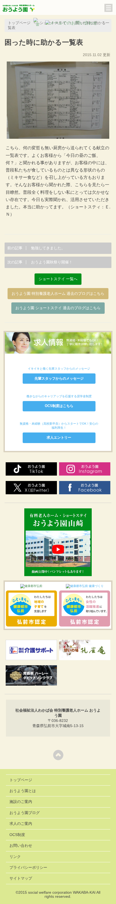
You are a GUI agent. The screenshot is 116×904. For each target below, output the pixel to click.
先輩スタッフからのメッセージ (59, 378)
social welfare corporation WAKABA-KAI (61, 892)
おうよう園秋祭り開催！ (40, 262)
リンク (15, 857)
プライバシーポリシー (28, 868)
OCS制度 (17, 835)
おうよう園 (19, 9)
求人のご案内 (20, 824)
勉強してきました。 (36, 248)
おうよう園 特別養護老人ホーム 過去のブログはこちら (58, 294)
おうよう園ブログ (24, 813)
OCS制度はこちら (59, 406)
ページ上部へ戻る (58, 754)
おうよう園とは (22, 791)
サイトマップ (20, 878)
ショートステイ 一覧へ (58, 279)
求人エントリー (59, 437)
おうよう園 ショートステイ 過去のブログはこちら (58, 308)
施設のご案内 (20, 802)
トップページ (20, 780)
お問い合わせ (20, 846)
